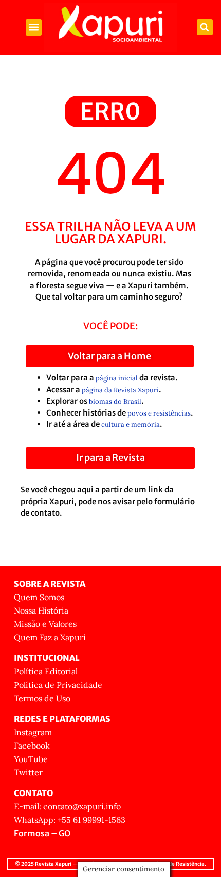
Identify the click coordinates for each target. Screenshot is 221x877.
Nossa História (41, 610)
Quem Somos (39, 597)
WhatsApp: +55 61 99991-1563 (69, 820)
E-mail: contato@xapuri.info (67, 806)
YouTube (31, 759)
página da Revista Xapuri (120, 390)
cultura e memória (130, 424)
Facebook (32, 745)
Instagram (33, 732)
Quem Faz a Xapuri (50, 637)
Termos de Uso (42, 698)
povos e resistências (159, 413)
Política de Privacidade (58, 685)
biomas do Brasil (115, 401)
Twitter (28, 772)
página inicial (117, 378)
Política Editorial (46, 671)
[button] (34, 27)
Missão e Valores (45, 624)
